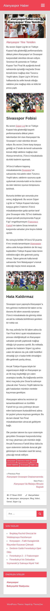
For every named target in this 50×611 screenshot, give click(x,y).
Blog (32, 498)
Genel (9, 502)
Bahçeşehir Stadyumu (18, 586)
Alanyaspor (35, 243)
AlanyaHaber (33, 495)
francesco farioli (23, 461)
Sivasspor (26, 170)
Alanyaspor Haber (16, 5)
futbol (34, 461)
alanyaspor (11, 461)
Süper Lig (20, 126)
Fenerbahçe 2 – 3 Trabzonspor (24, 556)
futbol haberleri (12, 465)
